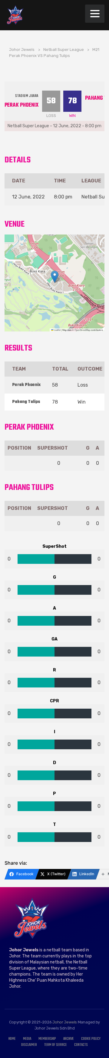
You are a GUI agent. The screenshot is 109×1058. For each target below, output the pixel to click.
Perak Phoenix (21, 105)
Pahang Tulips (26, 401)
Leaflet (57, 329)
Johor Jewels (64, 1022)
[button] (54, 277)
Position (19, 448)
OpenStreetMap (82, 329)
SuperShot (52, 448)
